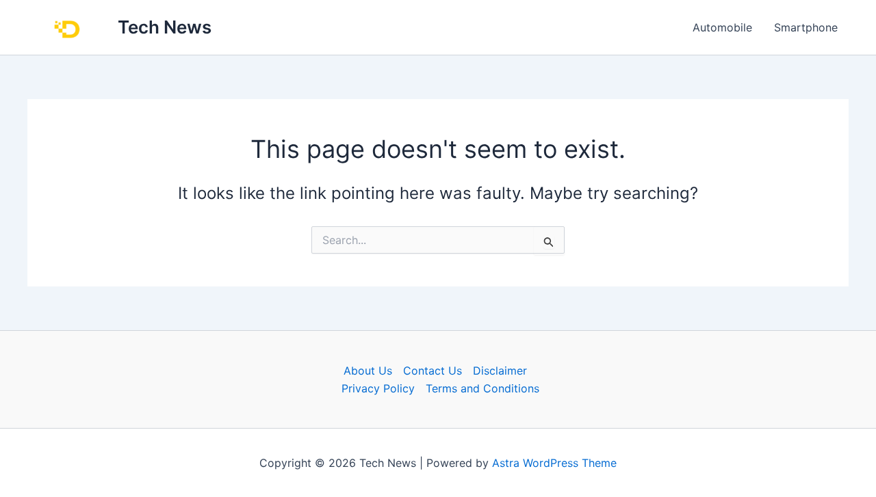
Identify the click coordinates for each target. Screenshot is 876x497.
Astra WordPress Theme (554, 463)
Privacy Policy (378, 388)
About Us (368, 370)
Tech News (164, 27)
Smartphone (806, 27)
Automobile (722, 27)
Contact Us (432, 370)
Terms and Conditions (482, 388)
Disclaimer (500, 370)
